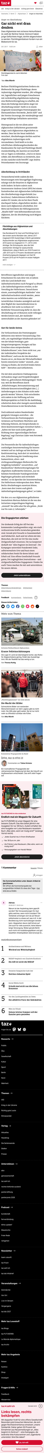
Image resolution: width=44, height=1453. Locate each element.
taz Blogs (5, 1328)
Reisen (4, 1362)
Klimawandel (6, 1116)
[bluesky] (19, 1030)
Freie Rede (5, 1235)
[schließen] (40, 1406)
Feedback (5, 1394)
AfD (2, 1100)
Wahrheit (4, 1083)
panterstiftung (7, 1192)
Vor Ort (4, 1295)
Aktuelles (5, 1132)
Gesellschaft (6, 1056)
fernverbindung (7, 1219)
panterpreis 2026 (8, 1197)
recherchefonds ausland (11, 1187)
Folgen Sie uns (6, 1030)
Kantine (4, 1367)
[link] (3, 9)
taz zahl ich (5, 1181)
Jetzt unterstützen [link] (22, 575)
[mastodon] (14, 1030)
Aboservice (5, 1400)
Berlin (12, 13)
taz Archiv (5, 1345)
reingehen (5, 1241)
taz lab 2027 (6, 1312)
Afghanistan (22, 13)
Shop (3, 1372)
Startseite (4, 13)
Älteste (40, 868)
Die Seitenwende (8, 1143)
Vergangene (6, 1306)
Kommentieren (16, 598)
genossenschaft (7, 1176)
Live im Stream (7, 1301)
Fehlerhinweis (28, 598)
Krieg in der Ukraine (9, 1105)
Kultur (3, 1062)
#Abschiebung (6, 591)
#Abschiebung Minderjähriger (11, 588)
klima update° (6, 1225)
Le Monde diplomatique (10, 1339)
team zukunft (6, 1257)
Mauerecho (5, 1230)
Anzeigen (5, 1378)
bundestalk (5, 1214)
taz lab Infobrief (7, 1274)
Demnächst (5, 1290)
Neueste (33, 868)
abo (2, 1170)
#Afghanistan (27, 588)
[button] (41, 3)
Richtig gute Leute (8, 1111)
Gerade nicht (32, 1406)
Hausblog (5, 1138)
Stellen (4, 1149)
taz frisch (5, 1263)
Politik (3, 1046)
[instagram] (24, 1030)
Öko (2, 1051)
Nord (3, 1078)
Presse (4, 1154)
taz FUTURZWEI (7, 1334)
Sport (3, 1067)
